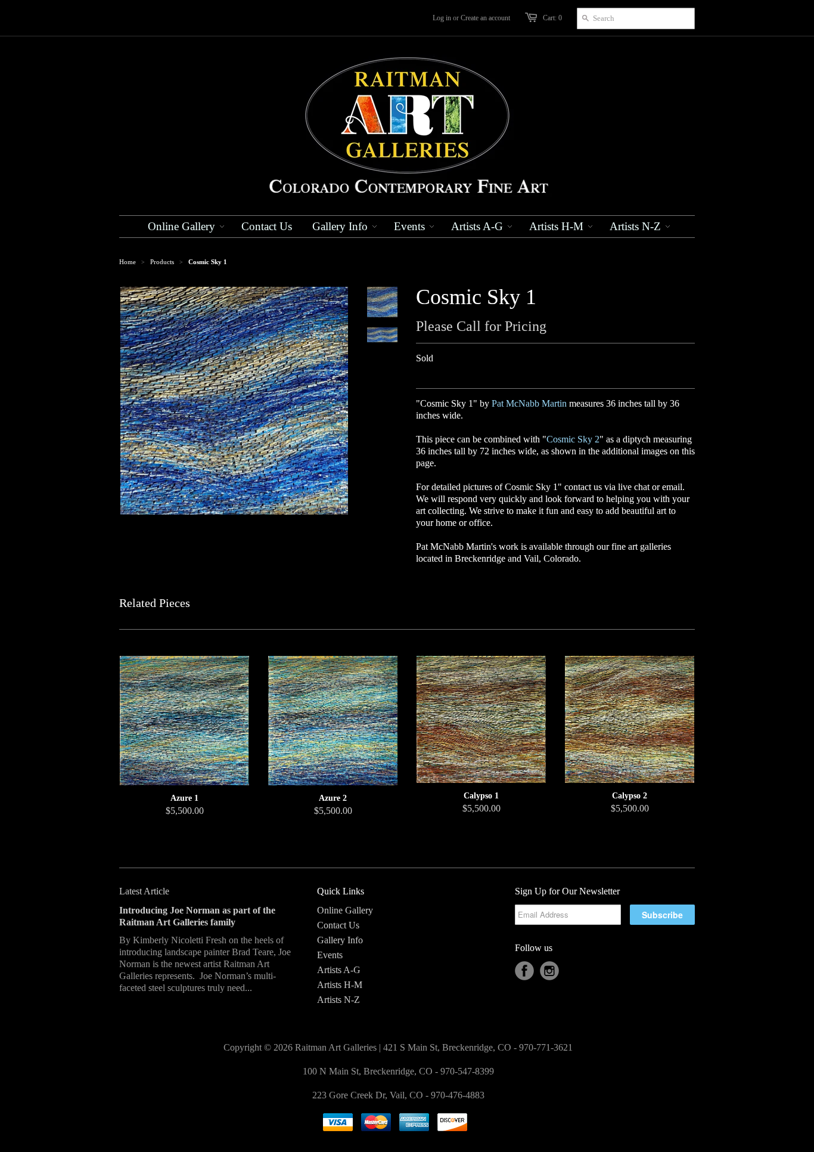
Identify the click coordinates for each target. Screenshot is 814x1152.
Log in (442, 18)
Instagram (549, 970)
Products (162, 261)
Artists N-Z (338, 1000)
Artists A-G (339, 970)
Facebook (524, 970)
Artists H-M (339, 985)
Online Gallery (345, 910)
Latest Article (144, 891)
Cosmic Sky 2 (572, 439)
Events (330, 955)
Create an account (485, 18)
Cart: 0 (552, 18)
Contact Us (338, 925)
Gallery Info (340, 940)
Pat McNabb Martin (529, 403)
